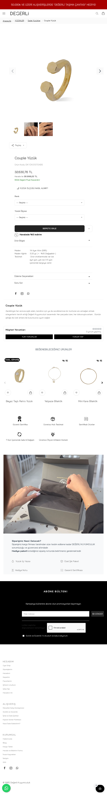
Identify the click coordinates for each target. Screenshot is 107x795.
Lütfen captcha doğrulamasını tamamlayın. (33, 626)
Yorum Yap (77, 337)
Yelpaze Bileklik (53, 401)
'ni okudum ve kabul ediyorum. (47, 636)
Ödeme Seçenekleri (23, 276)
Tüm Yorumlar (29, 337)
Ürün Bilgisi (19, 240)
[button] (12, 71)
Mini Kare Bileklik (88, 401)
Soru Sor (18, 283)
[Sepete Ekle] (30, 393)
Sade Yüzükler (34, 20)
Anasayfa (7, 21)
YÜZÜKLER (19, 20)
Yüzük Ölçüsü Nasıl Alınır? (34, 188)
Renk (17, 196)
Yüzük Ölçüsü (21, 211)
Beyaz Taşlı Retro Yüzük (19, 401)
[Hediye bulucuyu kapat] (96, 785)
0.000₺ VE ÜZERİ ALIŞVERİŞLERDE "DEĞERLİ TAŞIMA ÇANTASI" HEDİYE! (54, 4)
